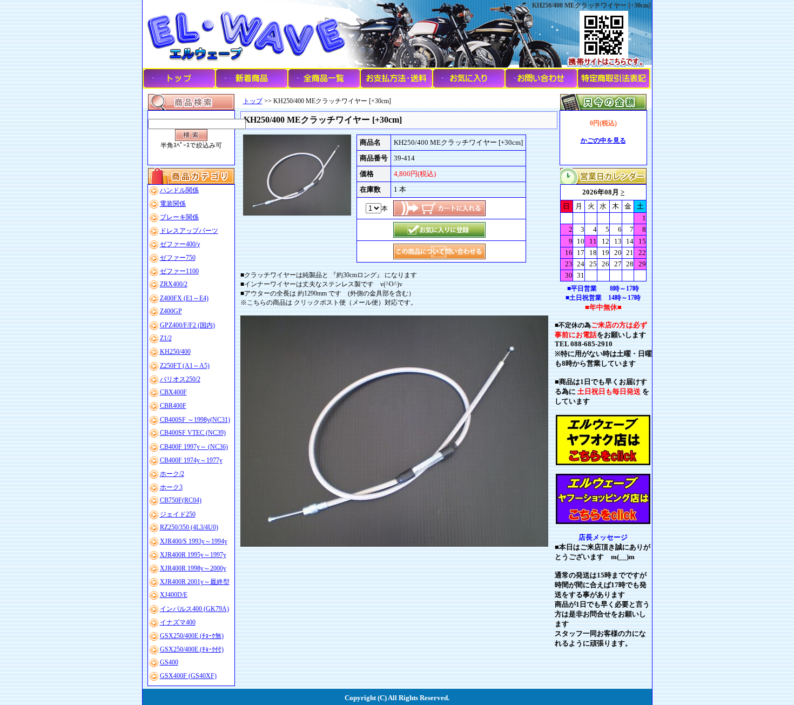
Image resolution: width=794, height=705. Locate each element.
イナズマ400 (178, 622)
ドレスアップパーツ (189, 230)
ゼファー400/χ (180, 244)
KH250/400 (175, 351)
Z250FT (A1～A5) (185, 366)
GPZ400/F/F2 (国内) (187, 325)
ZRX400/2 (173, 284)
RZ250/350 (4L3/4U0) (189, 527)
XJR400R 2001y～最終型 (195, 582)
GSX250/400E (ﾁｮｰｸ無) (192, 636)
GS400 (169, 662)
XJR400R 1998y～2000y (193, 568)
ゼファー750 (178, 257)
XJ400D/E (173, 595)
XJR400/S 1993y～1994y (193, 541)
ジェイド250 (178, 514)
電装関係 (173, 203)
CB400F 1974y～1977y (191, 460)
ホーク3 (171, 487)
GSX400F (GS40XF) (188, 676)
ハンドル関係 (179, 190)
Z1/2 (166, 338)
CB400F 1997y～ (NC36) (194, 447)
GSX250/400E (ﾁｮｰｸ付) (192, 649)
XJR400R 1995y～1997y (193, 555)
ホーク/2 (172, 474)
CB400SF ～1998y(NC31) (195, 420)
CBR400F (173, 405)
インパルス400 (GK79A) (194, 609)
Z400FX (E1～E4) (184, 298)
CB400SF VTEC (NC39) (193, 433)
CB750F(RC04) (180, 500)
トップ (253, 101)
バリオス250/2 (180, 379)
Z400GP (171, 311)
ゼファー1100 (179, 271)
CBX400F (173, 392)
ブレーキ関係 (179, 217)
